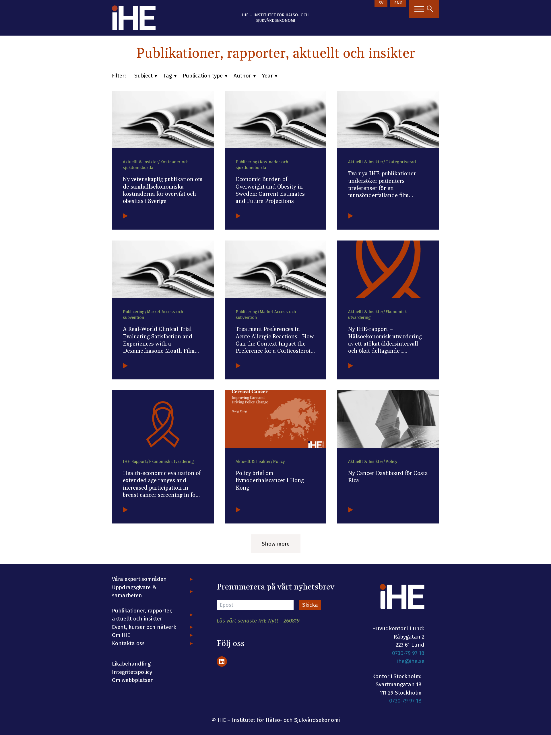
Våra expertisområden (139, 579)
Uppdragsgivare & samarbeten (134, 591)
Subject (143, 75)
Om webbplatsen (133, 680)
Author (242, 75)
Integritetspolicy (132, 672)
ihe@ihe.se (410, 661)
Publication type (203, 75)
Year (267, 75)
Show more (276, 543)
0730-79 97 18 (408, 653)
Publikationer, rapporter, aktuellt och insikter (142, 614)
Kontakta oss (128, 643)
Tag (167, 75)
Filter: (119, 75)
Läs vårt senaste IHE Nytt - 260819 (258, 620)
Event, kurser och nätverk (144, 627)
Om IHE (121, 635)
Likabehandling (131, 663)
